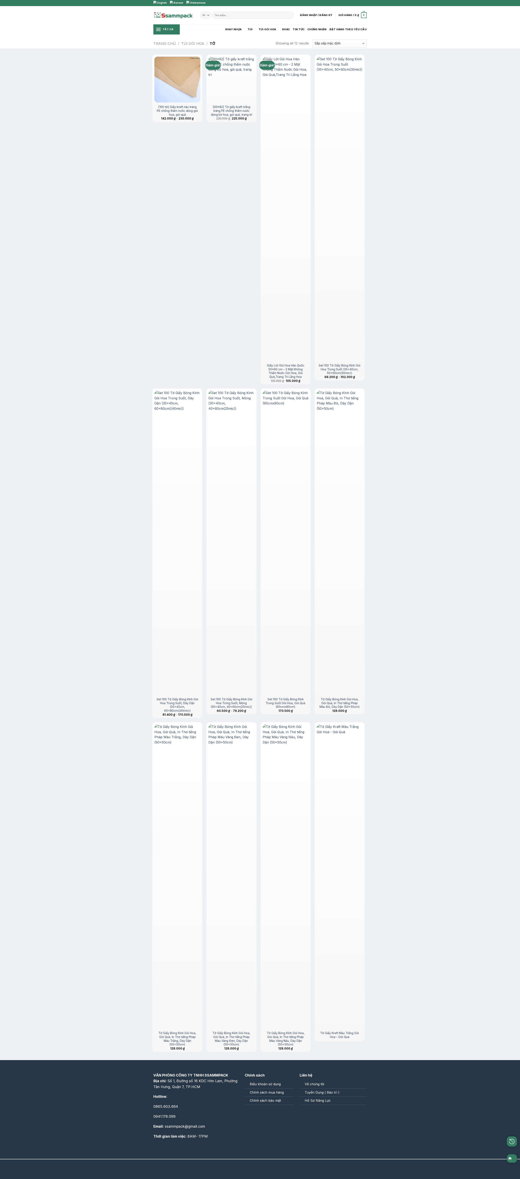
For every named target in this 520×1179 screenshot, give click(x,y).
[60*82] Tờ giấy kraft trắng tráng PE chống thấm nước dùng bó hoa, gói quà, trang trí (231, 110)
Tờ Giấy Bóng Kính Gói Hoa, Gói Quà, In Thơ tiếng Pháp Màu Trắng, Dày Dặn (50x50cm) (177, 1038)
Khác (286, 29)
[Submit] (290, 15)
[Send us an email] (361, 3)
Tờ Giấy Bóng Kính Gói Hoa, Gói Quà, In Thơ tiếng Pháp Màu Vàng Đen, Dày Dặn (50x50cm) (231, 1038)
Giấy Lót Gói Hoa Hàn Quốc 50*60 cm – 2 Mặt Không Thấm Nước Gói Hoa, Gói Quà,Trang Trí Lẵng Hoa (285, 371)
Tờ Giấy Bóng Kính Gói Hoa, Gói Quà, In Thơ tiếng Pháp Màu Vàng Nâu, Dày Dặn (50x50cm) (285, 1038)
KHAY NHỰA (233, 29)
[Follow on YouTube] (266, 1113)
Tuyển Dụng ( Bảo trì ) (322, 1092)
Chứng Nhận (317, 29)
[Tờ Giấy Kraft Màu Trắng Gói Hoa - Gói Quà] (340, 876)
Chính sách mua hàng (267, 1092)
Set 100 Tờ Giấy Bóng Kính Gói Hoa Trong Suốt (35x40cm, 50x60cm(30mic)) (339, 369)
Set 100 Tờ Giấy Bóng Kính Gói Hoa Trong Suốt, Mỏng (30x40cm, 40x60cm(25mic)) (231, 702)
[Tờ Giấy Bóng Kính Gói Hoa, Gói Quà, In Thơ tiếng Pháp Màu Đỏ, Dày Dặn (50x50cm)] (340, 542)
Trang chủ (164, 43)
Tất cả (168, 29)
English (162, 2)
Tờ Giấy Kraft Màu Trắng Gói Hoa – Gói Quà (339, 1035)
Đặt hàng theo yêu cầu (348, 29)
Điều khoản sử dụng (265, 1084)
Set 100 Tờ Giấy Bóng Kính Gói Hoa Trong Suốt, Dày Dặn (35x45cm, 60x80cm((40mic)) (177, 704)
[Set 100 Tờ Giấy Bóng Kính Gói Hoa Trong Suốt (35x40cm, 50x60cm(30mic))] (340, 209)
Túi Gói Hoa (267, 29)
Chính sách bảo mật (265, 1100)
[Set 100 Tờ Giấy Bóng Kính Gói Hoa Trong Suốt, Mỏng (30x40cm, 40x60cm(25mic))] (231, 542)
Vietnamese (198, 2)
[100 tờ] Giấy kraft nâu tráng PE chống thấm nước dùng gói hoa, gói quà (177, 110)
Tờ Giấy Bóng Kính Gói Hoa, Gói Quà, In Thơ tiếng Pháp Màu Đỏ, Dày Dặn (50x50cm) (340, 702)
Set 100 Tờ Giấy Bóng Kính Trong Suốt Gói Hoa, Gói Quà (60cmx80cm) (285, 702)
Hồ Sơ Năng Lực (318, 1100)
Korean (178, 2)
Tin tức (298, 29)
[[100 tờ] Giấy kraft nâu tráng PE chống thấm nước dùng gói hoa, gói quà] (177, 79)
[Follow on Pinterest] (364, 3)
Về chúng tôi (314, 1084)
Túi (250, 29)
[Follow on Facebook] (357, 3)
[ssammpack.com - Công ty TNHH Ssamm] (173, 15)
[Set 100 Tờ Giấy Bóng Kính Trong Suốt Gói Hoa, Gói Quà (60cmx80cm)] (286, 542)
